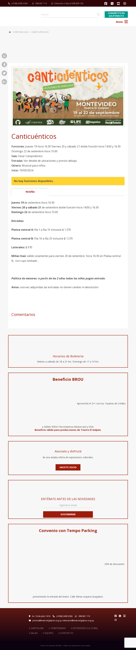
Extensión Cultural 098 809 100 (69, 3)
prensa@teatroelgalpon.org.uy (47, 620)
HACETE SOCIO (68, 467)
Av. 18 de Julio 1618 (41, 616)
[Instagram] (125, 3)
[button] (122, 21)
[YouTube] (119, 3)
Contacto (66, 633)
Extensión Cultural (85, 628)
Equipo (49, 633)
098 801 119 (41, 3)
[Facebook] (106, 3)
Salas (34, 633)
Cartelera (37, 628)
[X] (112, 3)
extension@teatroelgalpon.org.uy (78, 620)
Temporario (58, 628)
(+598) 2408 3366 (19, 3)
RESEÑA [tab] (30, 191)
